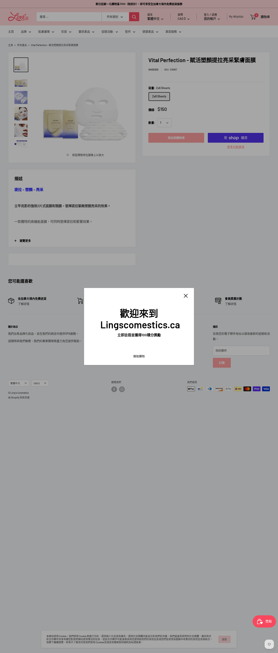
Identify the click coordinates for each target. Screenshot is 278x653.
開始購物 (139, 356)
